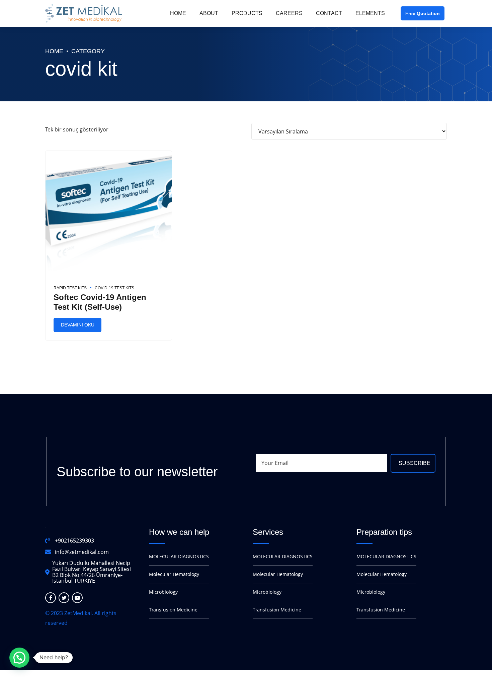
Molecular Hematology (174, 574)
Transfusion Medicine (173, 609)
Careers (289, 13)
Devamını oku (77, 324)
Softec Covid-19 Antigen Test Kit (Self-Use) (100, 302)
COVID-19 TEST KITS (114, 288)
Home (178, 13)
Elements (370, 13)
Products (247, 13)
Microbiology (163, 592)
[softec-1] (109, 214)
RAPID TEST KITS (70, 288)
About (208, 13)
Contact (329, 13)
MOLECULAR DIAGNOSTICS (179, 556)
